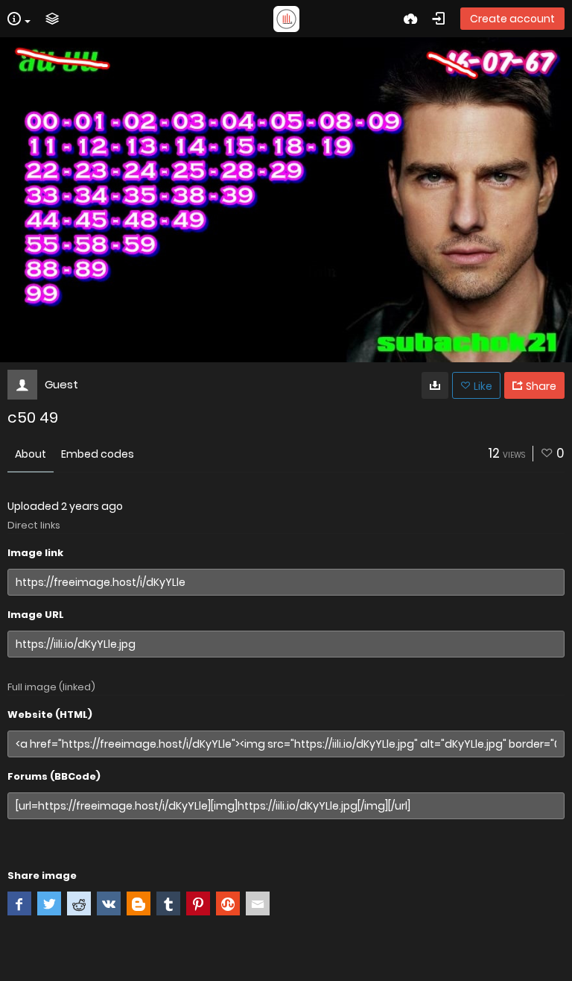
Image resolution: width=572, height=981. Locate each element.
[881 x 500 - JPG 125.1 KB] (435, 385)
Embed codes (97, 454)
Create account (512, 18)
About (30, 454)
